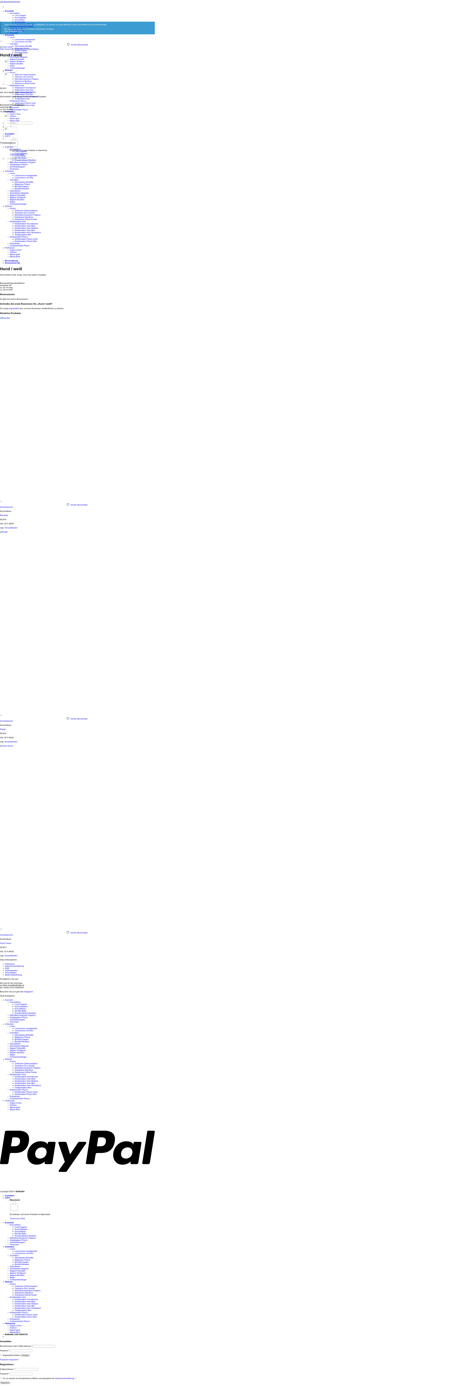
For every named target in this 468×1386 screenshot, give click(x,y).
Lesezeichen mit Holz (23, 42)
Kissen (13, 208)
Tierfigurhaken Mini (22, 99)
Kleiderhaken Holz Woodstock (28, 232)
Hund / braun (5, 943)
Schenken (9, 35)
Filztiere (13, 252)
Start (2, 49)
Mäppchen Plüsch (22, 184)
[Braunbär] (183, 318)
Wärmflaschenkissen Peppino (22, 26)
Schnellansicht (6, 507)
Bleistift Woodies (21, 53)
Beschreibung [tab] (11, 261)
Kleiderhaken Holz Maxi (24, 90)
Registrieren (5, 1383)
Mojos (12, 202)
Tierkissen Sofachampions (25, 75)
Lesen (12, 37)
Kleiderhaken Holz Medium (26, 228)
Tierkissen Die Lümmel (24, 77)
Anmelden (25, 1355)
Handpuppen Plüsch (19, 165)
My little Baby (20, 22)
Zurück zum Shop (17, 1218)
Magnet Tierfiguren (17, 61)
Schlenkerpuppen (17, 167)
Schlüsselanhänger (17, 68)
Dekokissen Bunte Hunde (25, 83)
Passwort (4, 1351)
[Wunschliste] (1, 41)
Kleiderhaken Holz (17, 86)
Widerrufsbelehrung (13, 975)
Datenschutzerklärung (14, 966)
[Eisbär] (11, 84)
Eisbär (3, 729)
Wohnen (8, 206)
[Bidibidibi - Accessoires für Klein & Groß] (10, 2)
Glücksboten (15, 191)
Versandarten (10, 973)
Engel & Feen (15, 114)
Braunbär (4, 515)
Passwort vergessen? (9, 1360)
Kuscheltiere (15, 13)
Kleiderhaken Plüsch (18, 101)
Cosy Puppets (20, 15)
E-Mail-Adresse (7, 1369)
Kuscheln (9, 11)
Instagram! (28, 992)
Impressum (9, 964)
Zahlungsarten (11, 970)
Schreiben (14, 44)
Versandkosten (25, 92)
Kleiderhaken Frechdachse (25, 88)
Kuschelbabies (20, 18)
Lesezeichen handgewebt (25, 39)
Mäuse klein (15, 257)
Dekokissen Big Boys (23, 81)
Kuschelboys (20, 20)
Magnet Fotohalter (17, 59)
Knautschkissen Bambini (25, 160)
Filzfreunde (10, 248)
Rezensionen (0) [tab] (12, 263)
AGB (7, 968)
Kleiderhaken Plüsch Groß (25, 103)
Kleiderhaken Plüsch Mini (25, 105)
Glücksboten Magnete (19, 193)
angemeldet (14, 308)
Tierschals (14, 33)
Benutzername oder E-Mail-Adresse (16, 1346)
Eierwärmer (14, 107)
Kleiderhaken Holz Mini (24, 94)
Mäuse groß (15, 254)
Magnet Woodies (17, 200)
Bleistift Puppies (21, 50)
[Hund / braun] (11, 71)
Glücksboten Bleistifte (23, 46)
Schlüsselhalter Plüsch (19, 110)
